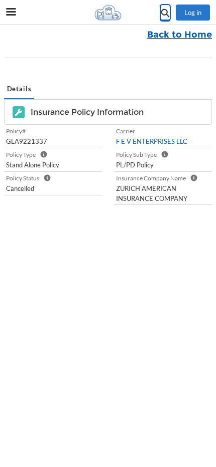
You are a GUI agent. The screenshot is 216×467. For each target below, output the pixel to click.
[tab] (19, 89)
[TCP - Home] (108, 13)
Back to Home (179, 34)
